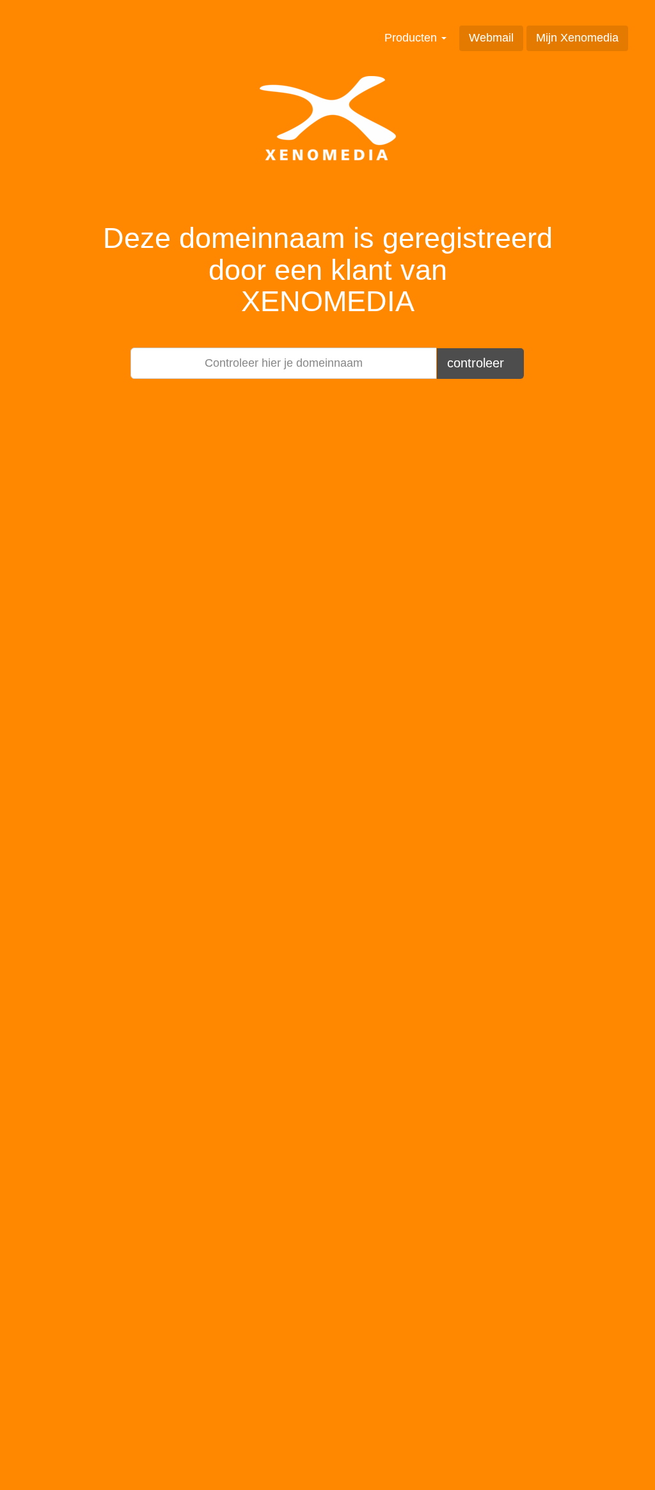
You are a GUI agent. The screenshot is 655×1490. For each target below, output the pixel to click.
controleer (477, 363)
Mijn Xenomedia (577, 37)
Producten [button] (412, 37)
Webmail (491, 37)
